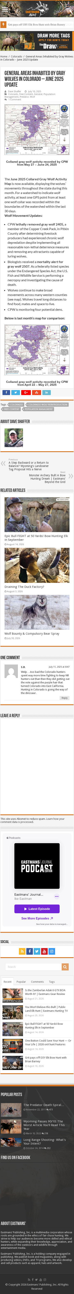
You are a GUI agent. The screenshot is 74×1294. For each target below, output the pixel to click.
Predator (24, 97)
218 (46, 1133)
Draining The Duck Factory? (24, 587)
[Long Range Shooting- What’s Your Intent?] (11, 1142)
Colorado (16, 56)
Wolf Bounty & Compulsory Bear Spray (32, 633)
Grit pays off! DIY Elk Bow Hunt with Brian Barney (36, 24)
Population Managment (39, 409)
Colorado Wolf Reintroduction (47, 404)
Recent (8, 981)
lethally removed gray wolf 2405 (39, 224)
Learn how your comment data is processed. (32, 820)
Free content (11, 409)
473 (51, 1109)
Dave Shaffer (14, 91)
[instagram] (52, 951)
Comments (37, 981)
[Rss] (22, 951)
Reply (64, 698)
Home (3, 56)
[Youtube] (44, 951)
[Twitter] (37, 951)
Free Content (26, 94)
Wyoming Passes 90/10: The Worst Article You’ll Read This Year (44, 1125)
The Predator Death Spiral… (43, 1105)
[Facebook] (29, 951)
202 (49, 1148)
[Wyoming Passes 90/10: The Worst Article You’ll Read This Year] (11, 1126)
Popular (21, 981)
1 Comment (14, 99)
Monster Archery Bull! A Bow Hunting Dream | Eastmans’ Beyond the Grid (47, 477)
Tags (52, 981)
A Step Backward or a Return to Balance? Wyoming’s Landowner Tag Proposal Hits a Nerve (29, 464)
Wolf (32, 97)
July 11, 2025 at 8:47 (59, 667)
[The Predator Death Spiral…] (11, 1110)
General (38, 94)
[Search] (65, 966)
